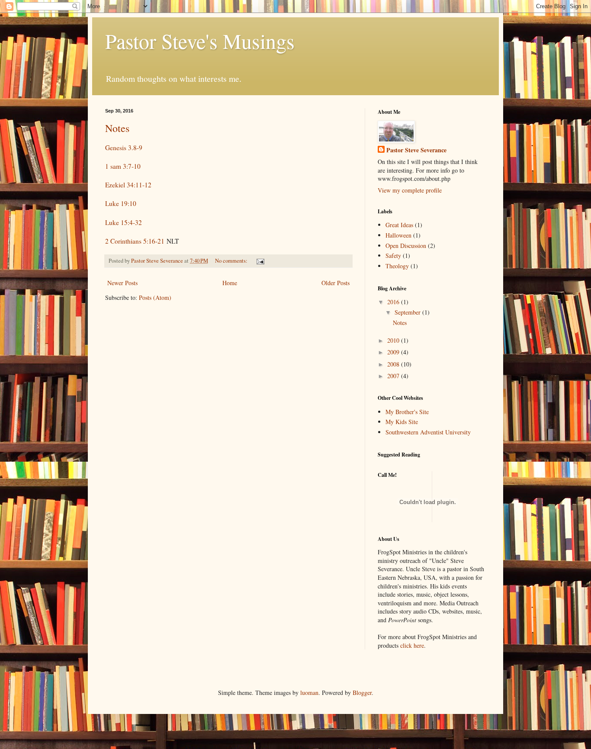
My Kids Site (401, 422)
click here (412, 645)
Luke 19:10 (120, 203)
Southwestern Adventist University (428, 432)
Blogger (362, 692)
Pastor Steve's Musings (200, 41)
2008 (394, 364)
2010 (394, 340)
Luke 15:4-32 (123, 222)
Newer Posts (122, 283)
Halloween (398, 235)
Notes (117, 128)
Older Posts (335, 283)
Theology (397, 266)
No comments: (232, 260)
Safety (393, 255)
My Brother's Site (407, 412)
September (408, 312)
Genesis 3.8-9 (123, 147)
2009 (394, 352)
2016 (394, 302)
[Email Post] (260, 260)
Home (229, 283)
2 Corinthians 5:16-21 (134, 241)
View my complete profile (410, 190)
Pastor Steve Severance (416, 150)
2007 (394, 376)
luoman (309, 692)
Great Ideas (399, 225)
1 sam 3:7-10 (123, 166)
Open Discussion (405, 245)
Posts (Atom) (155, 297)
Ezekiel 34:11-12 (128, 184)
